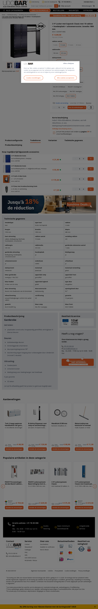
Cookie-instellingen (33, 78)
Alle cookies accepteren (65, 78)
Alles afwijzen (68, 63)
